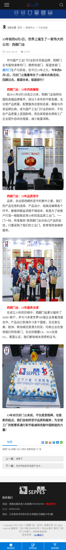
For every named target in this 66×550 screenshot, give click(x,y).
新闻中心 (30, 27)
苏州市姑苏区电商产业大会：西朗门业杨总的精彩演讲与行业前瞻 (29, 466)
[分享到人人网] (57, 442)
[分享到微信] (61, 442)
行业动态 (43, 27)
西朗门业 (18, 75)
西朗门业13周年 (18, 449)
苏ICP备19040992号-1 (30, 528)
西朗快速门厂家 (34, 449)
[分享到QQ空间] (46, 442)
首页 (19, 27)
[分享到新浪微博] (50, 442)
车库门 (27, 531)
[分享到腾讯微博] (54, 442)
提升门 (57, 528)
